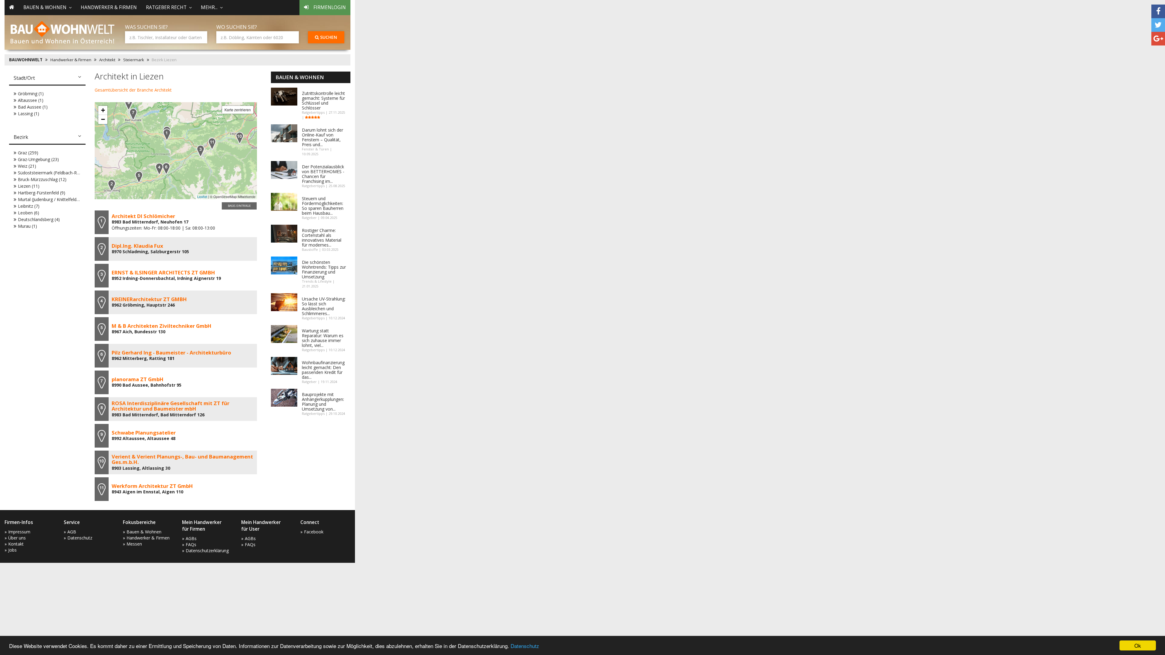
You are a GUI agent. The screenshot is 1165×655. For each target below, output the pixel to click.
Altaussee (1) (30, 100)
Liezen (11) (28, 186)
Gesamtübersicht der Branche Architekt (133, 90)
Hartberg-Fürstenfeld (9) (41, 193)
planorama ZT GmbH (138, 379)
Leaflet (202, 196)
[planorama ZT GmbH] (133, 114)
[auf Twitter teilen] (1158, 25)
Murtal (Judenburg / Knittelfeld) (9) (51, 199)
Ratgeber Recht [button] (166, 7)
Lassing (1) (28, 113)
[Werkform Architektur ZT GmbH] (212, 143)
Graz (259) (28, 153)
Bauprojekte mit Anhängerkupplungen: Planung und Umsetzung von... (323, 401)
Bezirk (21, 137)
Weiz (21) (27, 166)
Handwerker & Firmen (109, 7)
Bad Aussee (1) (33, 107)
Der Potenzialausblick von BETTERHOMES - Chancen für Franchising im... (323, 174)
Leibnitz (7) (28, 206)
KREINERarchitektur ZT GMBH (149, 299)
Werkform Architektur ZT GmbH (152, 485)
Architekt (107, 59)
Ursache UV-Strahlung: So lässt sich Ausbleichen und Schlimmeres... (324, 306)
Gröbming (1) (31, 93)
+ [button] (103, 110)
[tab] (47, 79)
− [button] (103, 119)
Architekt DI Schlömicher (143, 216)
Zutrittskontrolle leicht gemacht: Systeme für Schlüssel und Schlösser (323, 100)
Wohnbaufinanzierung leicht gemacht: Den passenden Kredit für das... (323, 370)
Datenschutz (525, 646)
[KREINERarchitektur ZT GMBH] (159, 169)
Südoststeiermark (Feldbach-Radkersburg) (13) (63, 173)
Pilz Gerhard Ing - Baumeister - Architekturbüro (171, 352)
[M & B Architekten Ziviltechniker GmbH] (139, 177)
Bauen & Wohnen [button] (44, 7)
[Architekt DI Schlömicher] (167, 134)
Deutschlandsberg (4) (39, 219)
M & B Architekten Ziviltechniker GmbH (161, 325)
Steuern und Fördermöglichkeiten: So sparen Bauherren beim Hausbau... (322, 206)
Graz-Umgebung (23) (38, 159)
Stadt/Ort (24, 78)
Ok (1137, 645)
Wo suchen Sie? (236, 27)
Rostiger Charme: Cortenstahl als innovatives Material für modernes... (321, 237)
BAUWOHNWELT (25, 59)
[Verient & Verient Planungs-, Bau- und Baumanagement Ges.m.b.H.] (240, 138)
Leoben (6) (28, 213)
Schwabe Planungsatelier (144, 432)
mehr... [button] (209, 7)
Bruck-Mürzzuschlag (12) (42, 179)
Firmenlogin (329, 7)
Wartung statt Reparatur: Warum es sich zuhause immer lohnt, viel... (322, 338)
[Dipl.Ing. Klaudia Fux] (112, 185)
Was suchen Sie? (146, 27)
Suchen (328, 37)
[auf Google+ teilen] (1158, 38)
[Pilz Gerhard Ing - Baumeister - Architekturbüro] (166, 168)
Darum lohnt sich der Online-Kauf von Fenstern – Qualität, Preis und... (322, 137)
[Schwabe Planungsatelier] (129, 104)
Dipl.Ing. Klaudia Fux (137, 245)
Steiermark (133, 59)
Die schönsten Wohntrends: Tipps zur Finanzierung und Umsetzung (324, 269)
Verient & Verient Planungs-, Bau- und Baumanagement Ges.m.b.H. (182, 459)
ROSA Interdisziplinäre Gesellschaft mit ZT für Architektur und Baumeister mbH (170, 406)
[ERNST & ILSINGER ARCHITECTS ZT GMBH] (200, 151)
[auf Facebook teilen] (1158, 11)
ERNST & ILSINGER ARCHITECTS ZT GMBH (163, 272)
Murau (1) (27, 226)
